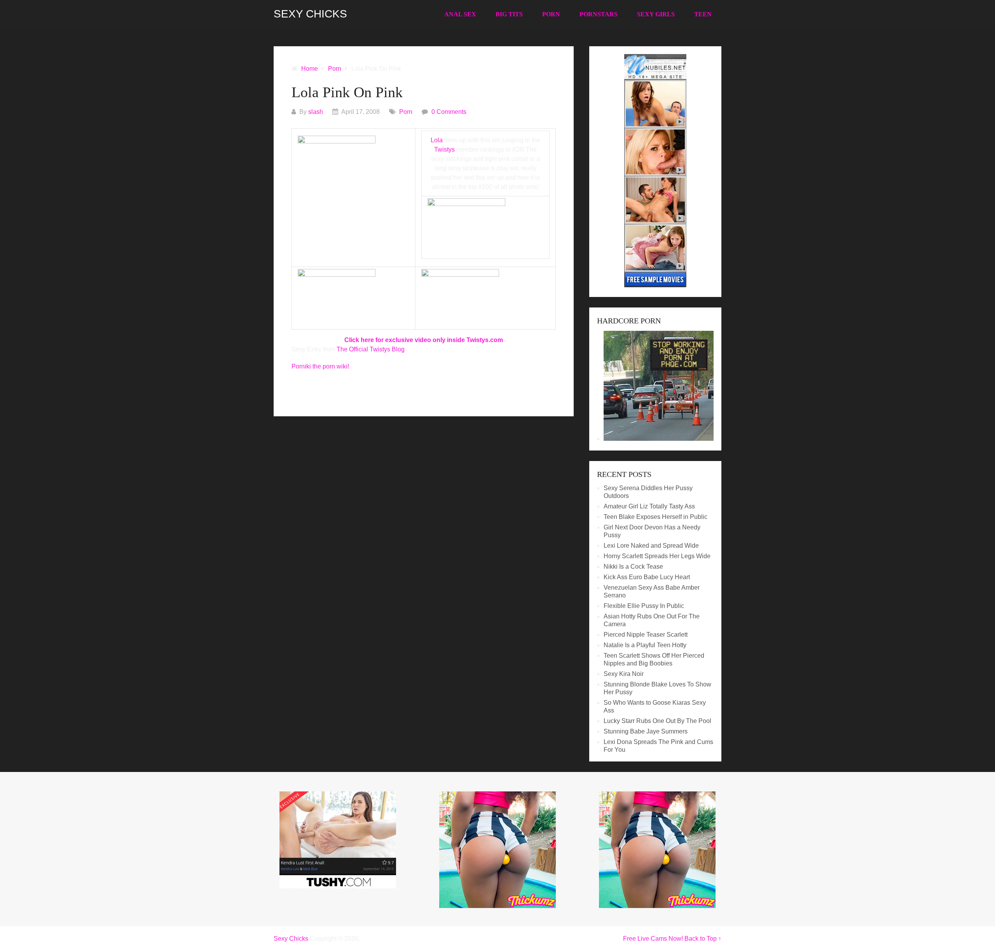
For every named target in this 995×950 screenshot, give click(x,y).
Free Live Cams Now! (653, 938)
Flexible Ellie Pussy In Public (644, 605)
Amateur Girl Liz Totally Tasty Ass (649, 506)
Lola (437, 140)
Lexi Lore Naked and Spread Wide (651, 545)
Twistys (444, 149)
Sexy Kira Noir (624, 674)
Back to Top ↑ (702, 938)
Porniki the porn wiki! (320, 366)
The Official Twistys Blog (371, 349)
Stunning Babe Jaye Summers (646, 731)
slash (315, 111)
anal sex (460, 14)
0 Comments (448, 111)
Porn (551, 14)
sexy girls (656, 14)
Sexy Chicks (310, 14)
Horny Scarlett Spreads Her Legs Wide (657, 556)
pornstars (599, 14)
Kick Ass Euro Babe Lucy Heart (647, 577)
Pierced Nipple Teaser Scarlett (646, 634)
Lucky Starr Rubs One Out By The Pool (657, 721)
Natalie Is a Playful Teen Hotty (645, 645)
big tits (509, 14)
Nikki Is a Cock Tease (633, 566)
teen (703, 14)
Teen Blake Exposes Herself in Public (655, 516)
